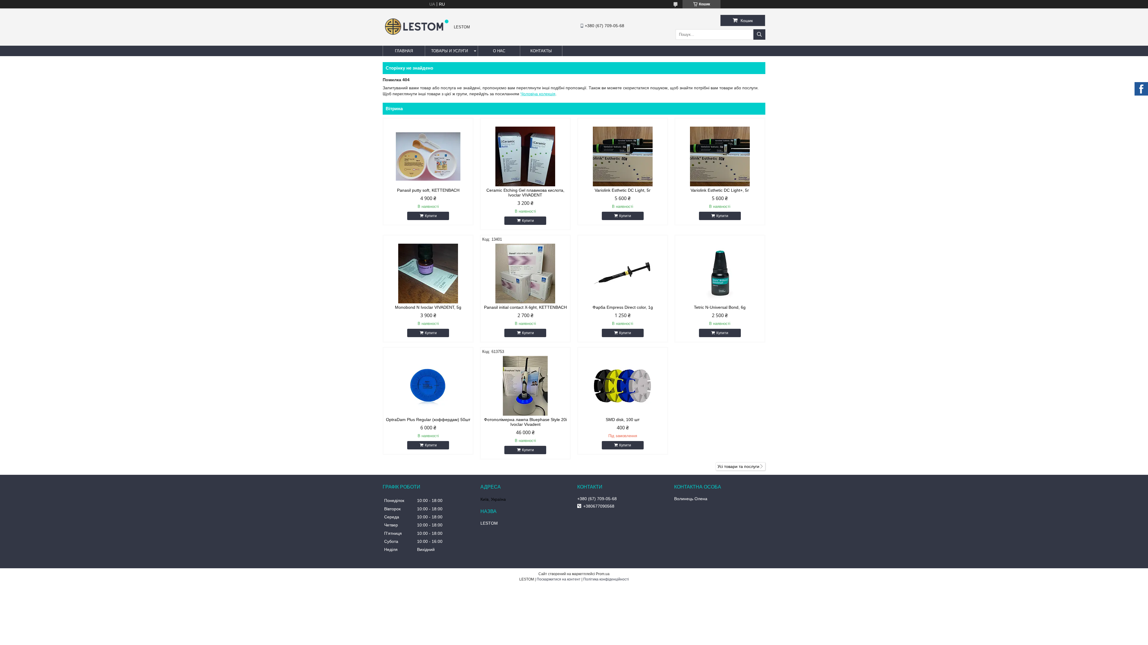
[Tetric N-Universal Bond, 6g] (720, 273)
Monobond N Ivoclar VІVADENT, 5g (428, 307)
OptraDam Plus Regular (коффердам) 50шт (428, 419)
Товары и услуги (449, 51)
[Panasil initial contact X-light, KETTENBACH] (525, 273)
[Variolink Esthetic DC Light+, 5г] (720, 156)
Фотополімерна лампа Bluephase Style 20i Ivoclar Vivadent (525, 422)
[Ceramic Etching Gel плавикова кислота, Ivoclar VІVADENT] (525, 156)
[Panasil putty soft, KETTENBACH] (428, 156)
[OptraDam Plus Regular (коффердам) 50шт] (428, 386)
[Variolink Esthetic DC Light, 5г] (623, 156)
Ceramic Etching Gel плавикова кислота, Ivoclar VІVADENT (525, 192)
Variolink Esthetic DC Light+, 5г (720, 190)
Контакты (541, 51)
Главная (404, 51)
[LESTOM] (417, 35)
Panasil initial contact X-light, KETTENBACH (525, 307)
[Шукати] (759, 34)
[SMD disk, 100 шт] (623, 386)
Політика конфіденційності (606, 579)
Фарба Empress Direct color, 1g (623, 307)
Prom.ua (603, 574)
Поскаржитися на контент (559, 579)
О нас (499, 51)
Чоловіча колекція (537, 93)
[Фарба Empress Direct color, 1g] (623, 273)
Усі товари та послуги (738, 466)
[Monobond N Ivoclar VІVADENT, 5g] (428, 273)
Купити (431, 216)
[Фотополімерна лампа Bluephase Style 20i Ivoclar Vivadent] (525, 386)
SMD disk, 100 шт (622, 419)
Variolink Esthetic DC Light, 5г (623, 190)
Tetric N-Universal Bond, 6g (720, 307)
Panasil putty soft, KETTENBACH (428, 190)
